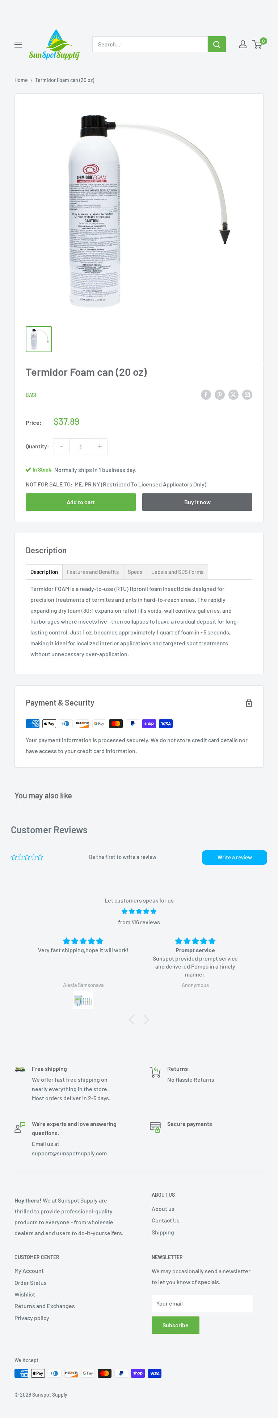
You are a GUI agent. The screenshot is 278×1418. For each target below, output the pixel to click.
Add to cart (81, 501)
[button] (134, 1020)
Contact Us (166, 1220)
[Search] (217, 44)
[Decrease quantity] (61, 446)
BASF (32, 395)
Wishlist (24, 1294)
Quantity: (37, 446)
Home (21, 80)
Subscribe (176, 1325)
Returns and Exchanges (44, 1305)
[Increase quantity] (100, 446)
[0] (257, 44)
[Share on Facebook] (206, 394)
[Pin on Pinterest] (220, 394)
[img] (139, 911)
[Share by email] (247, 394)
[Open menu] (18, 45)
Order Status (30, 1282)
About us (163, 1208)
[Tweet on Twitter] (233, 394)
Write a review (235, 857)
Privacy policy (31, 1317)
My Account (29, 1270)
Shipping (163, 1232)
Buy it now (197, 501)
